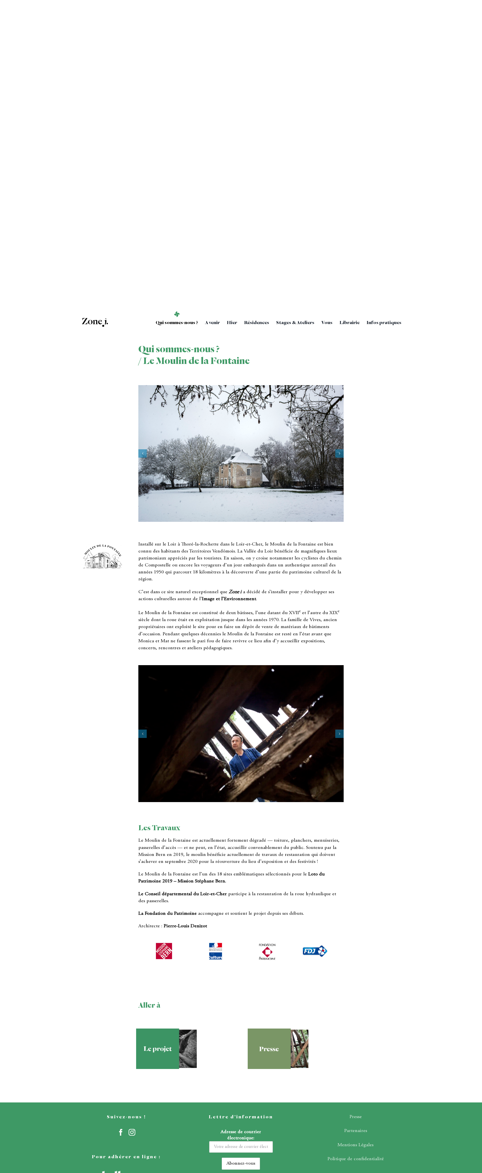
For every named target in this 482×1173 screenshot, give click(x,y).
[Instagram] (132, 1132)
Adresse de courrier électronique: (241, 1135)
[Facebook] (120, 1132)
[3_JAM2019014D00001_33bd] (241, 733)
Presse (356, 1116)
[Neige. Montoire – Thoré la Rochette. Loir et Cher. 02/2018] (241, 453)
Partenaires (355, 1130)
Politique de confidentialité (355, 1159)
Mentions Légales (355, 1145)
